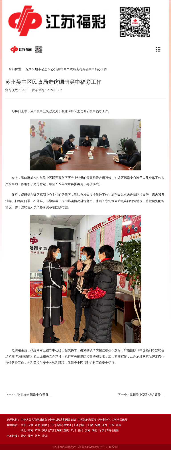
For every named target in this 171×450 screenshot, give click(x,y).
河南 (118, 425)
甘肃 (101, 430)
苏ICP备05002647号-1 (94, 446)
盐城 (44, 435)
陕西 (94, 430)
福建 (97, 425)
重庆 (66, 430)
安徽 (90, 425)
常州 (37, 435)
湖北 (23, 430)
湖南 (30, 430)
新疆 (116, 430)
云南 (87, 430)
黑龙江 (67, 425)
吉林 (59, 425)
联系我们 (114, 446)
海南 (59, 430)
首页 (28, 69)
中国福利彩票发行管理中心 (94, 419)
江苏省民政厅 (120, 419)
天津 (30, 425)
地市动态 (41, 69)
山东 (111, 425)
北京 (23, 425)
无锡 (23, 435)
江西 (104, 425)
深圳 (44, 430)
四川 (73, 430)
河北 (37, 425)
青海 (109, 430)
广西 (52, 430)
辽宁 (52, 425)
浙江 (83, 425)
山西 (44, 425)
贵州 (80, 430)
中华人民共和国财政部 (34, 419)
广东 (37, 430)
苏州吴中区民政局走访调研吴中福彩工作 (79, 69)
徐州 (30, 435)
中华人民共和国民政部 (62, 419)
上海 (76, 425)
